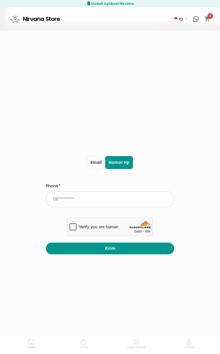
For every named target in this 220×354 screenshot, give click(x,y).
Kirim (110, 248)
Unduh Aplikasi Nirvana (112, 3)
